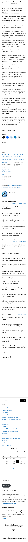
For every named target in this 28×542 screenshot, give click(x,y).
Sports (18, 187)
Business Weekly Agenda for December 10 (14, 265)
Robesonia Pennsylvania (14, 2)
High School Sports (13, 185)
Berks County (5, 424)
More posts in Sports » (21, 314)
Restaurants (5, 408)
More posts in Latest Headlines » (19, 241)
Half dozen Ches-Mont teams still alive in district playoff (14, 302)
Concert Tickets (6, 445)
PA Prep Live (10, 187)
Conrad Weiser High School (10, 431)
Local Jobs (4, 443)
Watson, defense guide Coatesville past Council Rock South (14, 295)
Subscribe (6, 486)
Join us (3, 422)
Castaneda (5, 412)
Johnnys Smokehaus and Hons (10, 415)
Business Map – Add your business (11, 419)
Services (4, 436)
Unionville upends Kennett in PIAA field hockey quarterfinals (13, 221)
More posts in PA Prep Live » (20, 277)
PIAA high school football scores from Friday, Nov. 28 (13, 208)
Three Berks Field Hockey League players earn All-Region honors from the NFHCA (19, 158)
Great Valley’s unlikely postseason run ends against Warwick (14, 308)
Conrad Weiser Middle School (10, 429)
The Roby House (7, 410)
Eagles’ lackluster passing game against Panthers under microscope (13, 272)
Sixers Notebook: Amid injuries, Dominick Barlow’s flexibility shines (13, 325)
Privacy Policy (5, 433)
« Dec (13, 469)
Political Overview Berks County (11, 417)
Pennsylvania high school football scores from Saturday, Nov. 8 (12, 234)
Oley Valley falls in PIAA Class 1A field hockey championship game (7, 172)
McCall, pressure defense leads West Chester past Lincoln (13, 318)
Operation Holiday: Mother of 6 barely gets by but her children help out (14, 259)
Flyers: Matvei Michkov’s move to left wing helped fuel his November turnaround (13, 339)
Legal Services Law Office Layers (11, 438)
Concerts (4, 440)
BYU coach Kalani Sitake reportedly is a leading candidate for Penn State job (14, 347)
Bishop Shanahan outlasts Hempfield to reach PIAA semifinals (13, 227)
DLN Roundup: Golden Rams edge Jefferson (12, 331)
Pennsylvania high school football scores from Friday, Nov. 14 (12, 214)
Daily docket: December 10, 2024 (12, 253)
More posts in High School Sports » (19, 203)
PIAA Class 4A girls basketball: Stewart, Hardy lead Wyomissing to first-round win (14, 247)
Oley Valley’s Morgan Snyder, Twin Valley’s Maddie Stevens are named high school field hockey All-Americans (7, 158)
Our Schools (5, 426)
